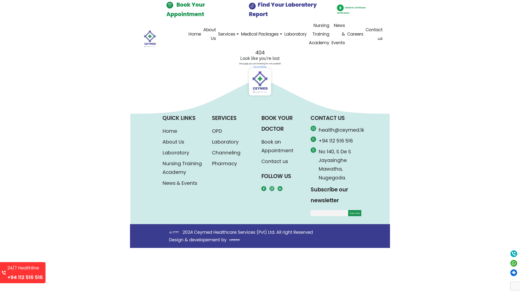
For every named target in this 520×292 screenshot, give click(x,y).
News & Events (338, 34)
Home (194, 34)
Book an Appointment (277, 146)
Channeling (226, 152)
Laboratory (295, 34)
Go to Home (260, 66)
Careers (355, 34)
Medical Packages (260, 34)
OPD (217, 131)
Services (226, 34)
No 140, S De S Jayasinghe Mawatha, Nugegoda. (335, 164)
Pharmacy (224, 163)
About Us (209, 34)
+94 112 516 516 (336, 140)
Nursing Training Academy (319, 34)
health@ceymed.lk (338, 130)
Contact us (374, 34)
